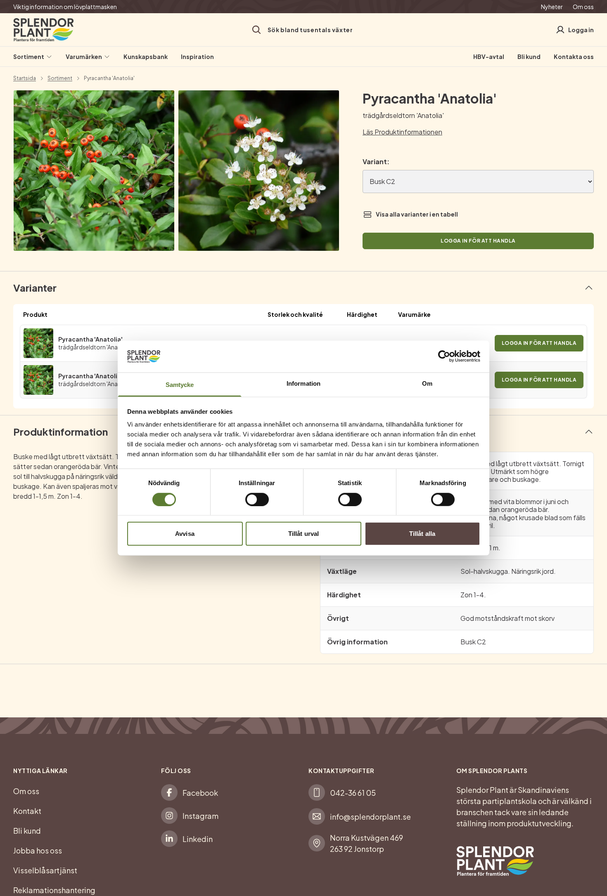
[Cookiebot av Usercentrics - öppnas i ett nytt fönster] (444, 356)
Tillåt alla (422, 533)
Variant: (376, 161)
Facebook (200, 792)
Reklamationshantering (54, 890)
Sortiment (28, 56)
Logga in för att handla (478, 241)
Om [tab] (427, 383)
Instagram (200, 816)
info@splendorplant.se (370, 816)
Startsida (24, 78)
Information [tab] (303, 383)
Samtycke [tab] (180, 384)
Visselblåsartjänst (45, 870)
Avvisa (184, 533)
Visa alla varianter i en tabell (417, 214)
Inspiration (197, 56)
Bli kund (529, 56)
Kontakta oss (574, 56)
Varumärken (84, 56)
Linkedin (198, 839)
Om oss (583, 6)
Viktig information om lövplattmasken (65, 6)
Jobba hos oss (37, 850)
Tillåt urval (303, 533)
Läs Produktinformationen (402, 131)
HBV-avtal (488, 56)
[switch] (257, 499)
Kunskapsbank (145, 56)
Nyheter (552, 6)
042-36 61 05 (353, 792)
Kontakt (27, 811)
